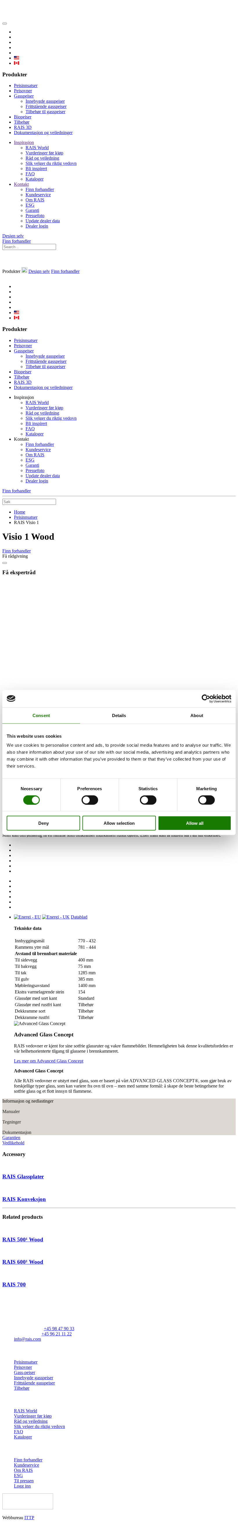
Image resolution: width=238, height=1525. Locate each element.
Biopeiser (22, 116)
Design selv (13, 235)
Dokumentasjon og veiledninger (43, 132)
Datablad (79, 916)
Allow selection (119, 823)
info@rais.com (27, 1339)
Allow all (194, 823)
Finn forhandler (40, 189)
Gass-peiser (24, 1372)
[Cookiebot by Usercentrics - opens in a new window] (206, 698)
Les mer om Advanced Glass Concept (48, 1060)
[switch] (90, 799)
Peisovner (23, 90)
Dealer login (37, 226)
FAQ (30, 173)
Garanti (32, 210)
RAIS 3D (23, 127)
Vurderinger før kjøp (44, 152)
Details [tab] (119, 715)
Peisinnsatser (25, 85)
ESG (30, 205)
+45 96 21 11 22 (57, 1333)
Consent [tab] (41, 715)
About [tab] (196, 715)
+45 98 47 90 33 (59, 1328)
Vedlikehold (13, 1142)
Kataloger (35, 179)
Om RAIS (35, 199)
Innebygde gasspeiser (45, 101)
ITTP (29, 1517)
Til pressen (24, 1480)
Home (19, 511)
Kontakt (21, 184)
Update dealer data (43, 220)
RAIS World (37, 147)
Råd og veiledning (42, 158)
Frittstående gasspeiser (46, 106)
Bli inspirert (36, 168)
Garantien (11, 1137)
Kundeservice (38, 194)
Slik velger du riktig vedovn (51, 163)
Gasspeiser (24, 95)
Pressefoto (35, 215)
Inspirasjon (24, 142)
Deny (43, 823)
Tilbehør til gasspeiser (45, 111)
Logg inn (22, 1485)
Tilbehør (21, 122)
